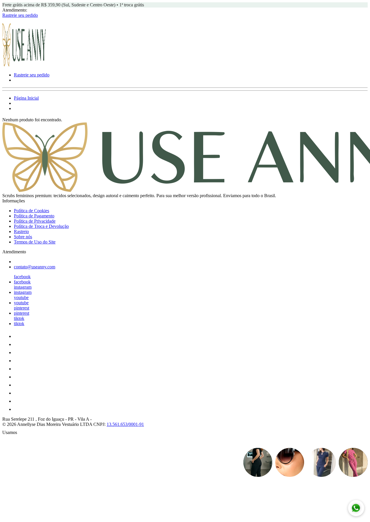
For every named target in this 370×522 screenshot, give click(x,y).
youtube (21, 297)
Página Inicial (26, 98)
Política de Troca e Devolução (41, 226)
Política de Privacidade (35, 221)
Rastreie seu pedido (20, 15)
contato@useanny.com (34, 266)
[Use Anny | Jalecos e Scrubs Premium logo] (24, 65)
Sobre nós (23, 236)
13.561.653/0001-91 (125, 424)
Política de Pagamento (34, 215)
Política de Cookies (31, 210)
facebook (22, 276)
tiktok (19, 318)
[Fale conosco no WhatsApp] (356, 508)
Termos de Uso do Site (35, 241)
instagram (23, 287)
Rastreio (21, 231)
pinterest (21, 307)
